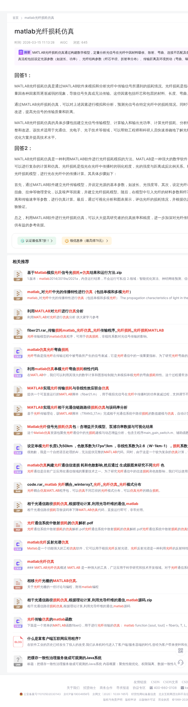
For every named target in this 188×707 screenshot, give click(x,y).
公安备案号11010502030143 (42, 694)
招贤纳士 (89, 688)
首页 (16, 17)
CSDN (155, 682)
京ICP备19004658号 (77, 694)
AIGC (64, 42)
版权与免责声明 (112, 699)
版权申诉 (130, 699)
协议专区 (139, 688)
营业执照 (163, 699)
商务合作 (106, 688)
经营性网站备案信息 (143, 694)
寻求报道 (122, 688)
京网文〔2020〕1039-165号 (110, 694)
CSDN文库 (170, 682)
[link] (16, 17)
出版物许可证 (147, 699)
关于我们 (73, 688)
